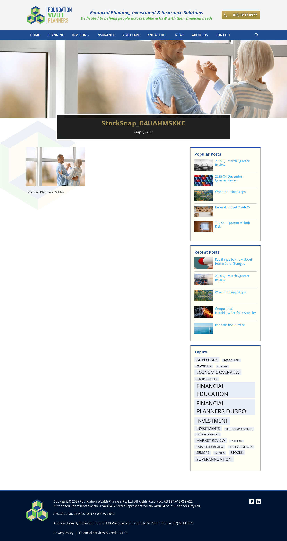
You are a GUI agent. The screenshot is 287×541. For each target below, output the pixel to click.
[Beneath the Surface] (203, 329)
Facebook (251, 501)
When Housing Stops (230, 192)
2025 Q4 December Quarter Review (229, 178)
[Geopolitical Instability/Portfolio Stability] (203, 312)
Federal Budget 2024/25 (232, 207)
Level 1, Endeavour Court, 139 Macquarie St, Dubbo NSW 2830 (112, 523)
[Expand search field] (256, 35)
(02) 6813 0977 (183, 523)
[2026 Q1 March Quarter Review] (203, 280)
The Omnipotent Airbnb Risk (232, 224)
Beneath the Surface (230, 325)
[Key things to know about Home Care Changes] (203, 263)
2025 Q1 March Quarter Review (232, 163)
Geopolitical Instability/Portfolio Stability (235, 310)
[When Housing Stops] (203, 296)
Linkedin (258, 501)
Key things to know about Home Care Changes (233, 261)
